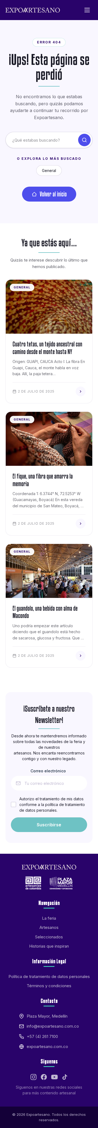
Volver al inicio (53, 193)
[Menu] (87, 10)
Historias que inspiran (49, 946)
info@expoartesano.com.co (53, 1026)
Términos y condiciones (49, 985)
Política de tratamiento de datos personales (49, 976)
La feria (49, 918)
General (49, 170)
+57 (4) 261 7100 (42, 1036)
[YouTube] (54, 1077)
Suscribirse (49, 824)
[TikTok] (65, 1077)
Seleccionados (49, 936)
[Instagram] (33, 1077)
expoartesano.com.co (47, 1046)
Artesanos (49, 927)
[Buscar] (84, 140)
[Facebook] (44, 1077)
